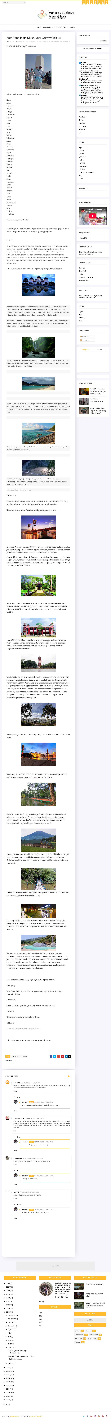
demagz (82, 268)
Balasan (18, 1097)
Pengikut (86, 350)
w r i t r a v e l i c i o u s (90, 71)
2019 (8, 1308)
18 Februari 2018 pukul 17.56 (29, 1192)
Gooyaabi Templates (36, 1416)
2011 (8, 1389)
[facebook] (87, 2)
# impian (24, 1056)
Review (58, 27)
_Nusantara (83, 166)
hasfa (81, 274)
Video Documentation (86, 172)
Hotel (77, 1331)
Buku (81, 179)
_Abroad (82, 163)
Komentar (85, 340)
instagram (82, 126)
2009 (8, 1396)
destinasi (33, 41)
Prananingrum (19, 1158)
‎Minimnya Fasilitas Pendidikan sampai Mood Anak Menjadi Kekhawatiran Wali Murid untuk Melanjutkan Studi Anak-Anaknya (92, 90)
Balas (15, 1091)
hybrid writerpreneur (89, 85)
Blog (80, 176)
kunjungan (50, 41)
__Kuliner (82, 157)
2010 (8, 1392)
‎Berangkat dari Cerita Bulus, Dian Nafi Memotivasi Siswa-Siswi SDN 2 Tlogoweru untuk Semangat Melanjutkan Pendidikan (92, 100)
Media (81, 321)
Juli (9, 1333)
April (9, 1340)
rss (80, 132)
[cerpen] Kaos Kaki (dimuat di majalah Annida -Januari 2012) (95, 1305)
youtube (82, 129)
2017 (8, 1367)
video (72, 27)
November (12, 1319)
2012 (8, 1385)
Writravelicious (65, 41)
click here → (63, 1294)
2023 (8, 1294)
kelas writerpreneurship (99, 350)
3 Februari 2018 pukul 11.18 (30, 1083)
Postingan (85, 336)
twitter (81, 120)
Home (38, 27)
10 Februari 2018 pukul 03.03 (43, 1176)
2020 (8, 1305)
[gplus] (91, 2)
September (12, 1326)
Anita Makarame (19, 1118)
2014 (8, 1378)
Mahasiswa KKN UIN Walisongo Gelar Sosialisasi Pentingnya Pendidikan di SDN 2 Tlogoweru (91, 74)
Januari (10, 1363)
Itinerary (82, 318)
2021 (8, 1301)
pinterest (82, 123)
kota (44, 41)
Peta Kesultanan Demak (94, 1284)
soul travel (92, 1338)
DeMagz (84, 95)
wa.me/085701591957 (87, 298)
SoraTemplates (14, 1416)
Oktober (11, 1322)
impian (39, 41)
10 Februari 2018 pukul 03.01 (43, 1102)
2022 (8, 1298)
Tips (66, 27)
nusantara (94, 1335)
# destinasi (15, 1056)
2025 (8, 1287)
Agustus (11, 1329)
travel (77, 1342)
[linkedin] (67, 1297)
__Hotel (81, 154)
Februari (11, 1347)
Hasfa (83, 63)
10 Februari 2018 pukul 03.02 (43, 1142)
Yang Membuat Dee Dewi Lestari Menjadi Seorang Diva (98, 391)
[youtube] (102, 2)
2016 (8, 1371)
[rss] (99, 2)
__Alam (81, 160)
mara (21, 228)
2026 (8, 1283)
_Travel (81, 150)
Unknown (17, 1083)
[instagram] (95, 2)
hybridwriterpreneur (86, 277)
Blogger (99, 49)
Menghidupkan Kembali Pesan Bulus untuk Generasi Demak (91, 82)
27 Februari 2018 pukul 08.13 (43, 1210)
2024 (8, 1291)
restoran (78, 1338)
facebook (82, 117)
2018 (8, 1312)
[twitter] (84, 2)
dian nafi (25, 1102)
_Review (82, 169)
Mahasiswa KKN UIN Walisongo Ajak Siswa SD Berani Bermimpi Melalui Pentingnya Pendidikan (91, 66)
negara (56, 41)
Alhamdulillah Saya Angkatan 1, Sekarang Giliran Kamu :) (98, 410)
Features (47, 27)
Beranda (7, 1404)
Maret (10, 1344)
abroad (88, 1331)
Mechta (16, 1192)
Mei (9, 1337)
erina (28, 228)
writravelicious (84, 280)
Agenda (81, 311)
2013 (8, 1382)
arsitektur (79, 1335)
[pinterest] (106, 2)
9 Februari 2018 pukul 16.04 (34, 1158)
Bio (80, 314)
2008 (8, 1400)
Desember (12, 1315)
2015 (8, 1375)
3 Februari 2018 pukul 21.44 (35, 1118)
